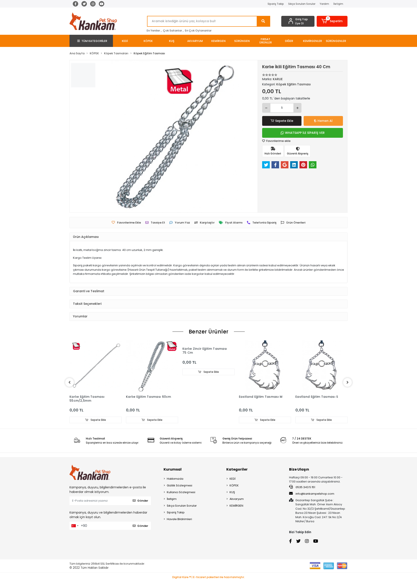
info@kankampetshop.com (315, 494)
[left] (69, 382)
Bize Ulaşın (299, 469)
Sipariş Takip (276, 4)
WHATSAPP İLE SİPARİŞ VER (305, 133)
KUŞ (232, 492)
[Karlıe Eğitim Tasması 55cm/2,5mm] (96, 366)
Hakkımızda (175, 479)
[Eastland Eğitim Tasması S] (321, 366)
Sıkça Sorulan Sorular (301, 4)
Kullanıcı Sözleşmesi (181, 492)
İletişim (338, 4)
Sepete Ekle (284, 121)
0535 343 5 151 (305, 487)
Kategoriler (237, 469)
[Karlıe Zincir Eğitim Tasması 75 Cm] (208, 342)
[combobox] (75, 526)
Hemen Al (325, 121)
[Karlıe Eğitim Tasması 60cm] (152, 366)
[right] (347, 382)
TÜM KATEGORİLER (94, 41)
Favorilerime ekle (278, 141)
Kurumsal (173, 469)
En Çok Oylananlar (198, 30)
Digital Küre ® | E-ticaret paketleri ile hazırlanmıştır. (208, 577)
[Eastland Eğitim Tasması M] (265, 366)
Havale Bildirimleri (179, 519)
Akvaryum (237, 499)
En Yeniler (153, 30)
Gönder (142, 501)
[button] (332, 21)
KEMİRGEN (236, 506)
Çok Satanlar (172, 30)
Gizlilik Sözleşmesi (179, 485)
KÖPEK (234, 485)
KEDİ (232, 479)
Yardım (324, 4)
